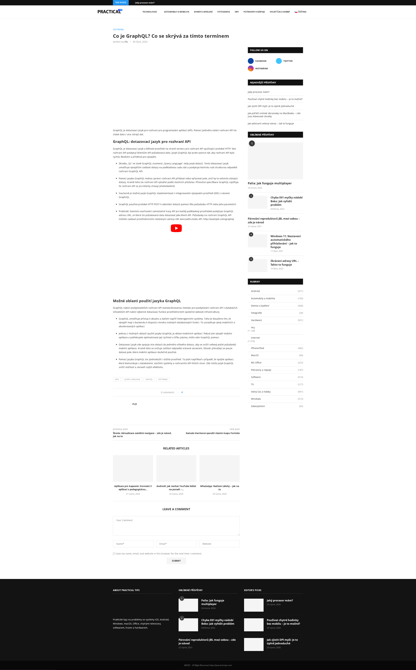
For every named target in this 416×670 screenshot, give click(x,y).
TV (277, 384)
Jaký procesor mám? (145, 2)
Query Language (132, 379)
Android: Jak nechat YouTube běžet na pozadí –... (176, 488)
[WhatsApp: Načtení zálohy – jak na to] (220, 468)
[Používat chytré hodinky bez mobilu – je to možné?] (254, 624)
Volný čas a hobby (280, 11)
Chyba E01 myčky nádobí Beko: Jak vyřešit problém (287, 201)
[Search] (320, 11)
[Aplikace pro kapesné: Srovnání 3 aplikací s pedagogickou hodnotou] (133, 468)
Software (277, 377)
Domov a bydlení (203, 11)
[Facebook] (298, 2)
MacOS (277, 355)
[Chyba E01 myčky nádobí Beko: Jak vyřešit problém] (257, 202)
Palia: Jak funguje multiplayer (270, 183)
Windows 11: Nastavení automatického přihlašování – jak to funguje (286, 241)
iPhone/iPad (277, 348)
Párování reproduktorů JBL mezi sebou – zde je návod (274, 220)
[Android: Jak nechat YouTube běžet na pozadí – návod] (176, 468)
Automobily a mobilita (176, 11)
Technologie (150, 11)
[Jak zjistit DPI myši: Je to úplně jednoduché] (254, 644)
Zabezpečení (277, 406)
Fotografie (223, 11)
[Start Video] (176, 260)
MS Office (277, 362)
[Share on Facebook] (186, 392)
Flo (126, 41)
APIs (117, 379)
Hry (237, 11)
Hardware (277, 320)
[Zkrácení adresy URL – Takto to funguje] (257, 265)
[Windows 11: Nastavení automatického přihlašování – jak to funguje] (257, 240)
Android (277, 291)
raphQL (149, 379)
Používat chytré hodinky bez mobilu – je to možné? (275, 99)
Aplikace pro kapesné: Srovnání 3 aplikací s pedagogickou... (133, 488)
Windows (277, 398)
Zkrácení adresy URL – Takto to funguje (285, 262)
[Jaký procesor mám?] (254, 605)
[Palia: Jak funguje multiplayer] (275, 161)
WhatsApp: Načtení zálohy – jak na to (219, 488)
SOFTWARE (163, 379)
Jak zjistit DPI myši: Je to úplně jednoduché (271, 106)
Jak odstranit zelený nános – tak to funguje (271, 123)
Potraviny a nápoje (254, 11)
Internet (255, 337)
